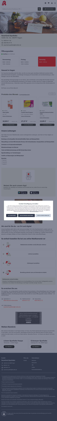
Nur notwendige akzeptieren (26, 215)
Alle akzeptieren (12, 215)
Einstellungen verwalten (43, 215)
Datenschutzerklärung (34, 211)
